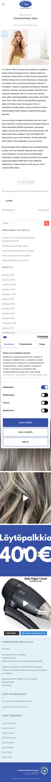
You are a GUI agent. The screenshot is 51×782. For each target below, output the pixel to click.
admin (35, 25)
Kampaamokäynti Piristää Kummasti (18, 251)
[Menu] (3, 4)
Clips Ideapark (8, 728)
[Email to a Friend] (28, 182)
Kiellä (25, 442)
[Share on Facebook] (19, 182)
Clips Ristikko (8, 743)
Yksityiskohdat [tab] (25, 344)
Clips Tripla (7, 752)
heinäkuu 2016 (8, 333)
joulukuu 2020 (8, 275)
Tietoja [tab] (42, 344)
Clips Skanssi (8, 747)
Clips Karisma (8, 733)
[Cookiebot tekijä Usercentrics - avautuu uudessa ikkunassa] (37, 337)
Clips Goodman (9, 723)
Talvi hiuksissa (8, 210)
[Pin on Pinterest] (32, 182)
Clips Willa (6, 757)
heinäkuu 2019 (8, 280)
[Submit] (46, 223)
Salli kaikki (25, 422)
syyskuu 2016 (8, 328)
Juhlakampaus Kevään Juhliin (15, 246)
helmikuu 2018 (8, 304)
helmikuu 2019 (8, 289)
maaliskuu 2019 (9, 285)
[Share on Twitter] (23, 182)
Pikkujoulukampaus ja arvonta (15, 260)
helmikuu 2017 (8, 318)
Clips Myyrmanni (9, 738)
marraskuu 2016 (9, 323)
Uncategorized (25, 15)
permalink (45, 191)
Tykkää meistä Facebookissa (14, 707)
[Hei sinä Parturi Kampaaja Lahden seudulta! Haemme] (25, 550)
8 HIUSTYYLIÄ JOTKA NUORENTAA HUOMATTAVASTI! (18, 239)
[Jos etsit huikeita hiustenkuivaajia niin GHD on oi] (25, 603)
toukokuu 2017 (8, 313)
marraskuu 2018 (9, 294)
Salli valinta (25, 432)
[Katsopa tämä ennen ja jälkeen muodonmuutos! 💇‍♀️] (25, 498)
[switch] (44, 395)
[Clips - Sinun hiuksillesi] (25, 4)
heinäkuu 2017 (8, 309)
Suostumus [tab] (9, 344)
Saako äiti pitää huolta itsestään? (16, 256)
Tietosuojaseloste (33, 779)
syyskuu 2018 (8, 299)
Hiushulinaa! (43, 210)
